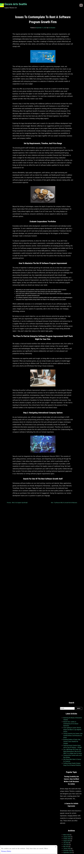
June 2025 (66, 844)
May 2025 (65, 846)
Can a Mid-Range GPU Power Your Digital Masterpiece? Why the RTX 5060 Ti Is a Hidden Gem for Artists (72, 751)
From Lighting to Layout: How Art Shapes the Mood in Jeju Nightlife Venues (72, 729)
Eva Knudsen (51, 27)
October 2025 (66, 838)
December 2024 (67, 850)
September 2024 (67, 852)
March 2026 (66, 835)
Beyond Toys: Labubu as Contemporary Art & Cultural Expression (70, 723)
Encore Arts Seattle (16, 4)
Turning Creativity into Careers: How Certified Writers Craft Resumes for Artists (72, 735)
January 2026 (67, 836)
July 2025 (65, 842)
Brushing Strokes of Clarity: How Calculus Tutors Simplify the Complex (71, 741)
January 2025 (67, 848)
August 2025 (66, 840)
